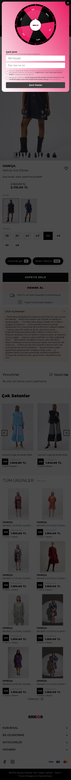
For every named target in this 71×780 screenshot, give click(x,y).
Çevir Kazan (35, 85)
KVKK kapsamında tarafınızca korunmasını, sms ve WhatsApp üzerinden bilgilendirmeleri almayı (37, 78)
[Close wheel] (68, 3)
